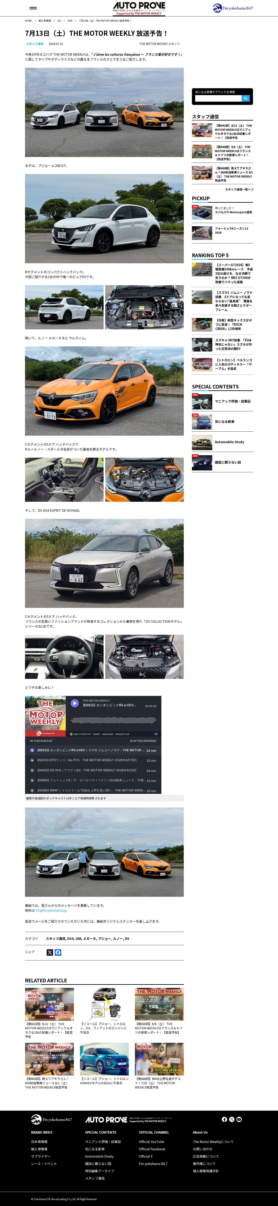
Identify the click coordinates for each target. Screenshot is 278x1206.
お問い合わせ (202, 1148)
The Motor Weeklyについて (213, 1141)
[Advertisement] (222, 53)
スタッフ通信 (34, 44)
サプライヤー (41, 1156)
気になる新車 (95, 1148)
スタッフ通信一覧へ (238, 189)
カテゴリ (31, 938)
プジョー (104, 938)
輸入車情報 (39, 1148)
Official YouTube (151, 1141)
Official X (145, 1156)
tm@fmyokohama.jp (51, 910)
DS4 (70, 938)
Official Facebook (152, 1148)
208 (78, 938)
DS (127, 938)
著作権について (204, 1163)
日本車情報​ (39, 1141)
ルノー (118, 938)
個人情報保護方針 (206, 1170)
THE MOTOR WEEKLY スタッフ (159, 44)
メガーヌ (89, 938)
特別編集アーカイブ (99, 1170)
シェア (30, 951)
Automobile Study (99, 1156)
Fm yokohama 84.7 (153, 1163)
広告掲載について (206, 1156)
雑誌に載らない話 (98, 1163)
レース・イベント (44, 1163)
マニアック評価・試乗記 (103, 1141)
